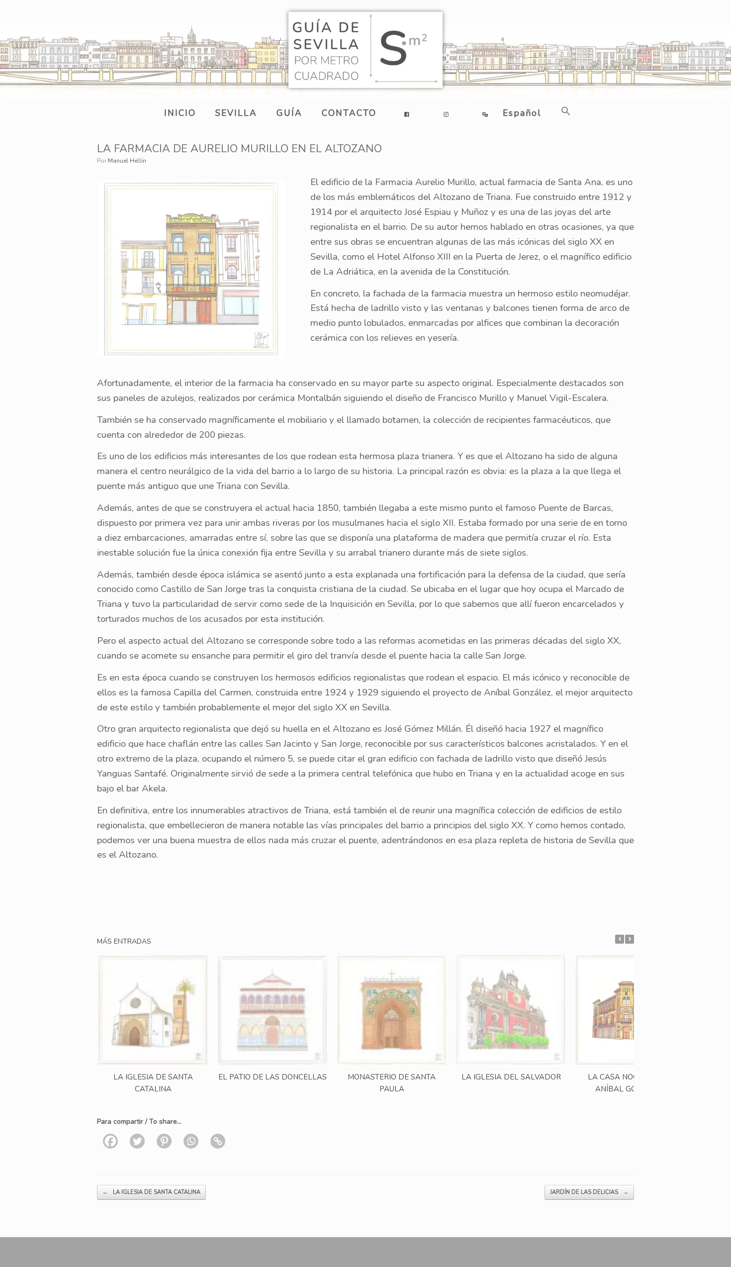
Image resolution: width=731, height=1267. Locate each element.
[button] (564, 111)
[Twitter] (137, 1141)
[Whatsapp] (191, 1141)
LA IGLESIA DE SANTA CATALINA (151, 1192)
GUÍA (289, 113)
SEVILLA (236, 113)
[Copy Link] (217, 1141)
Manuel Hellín (127, 161)
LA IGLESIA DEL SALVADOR (511, 1077)
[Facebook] (110, 1141)
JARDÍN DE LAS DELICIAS (589, 1192)
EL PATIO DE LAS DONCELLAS (272, 1077)
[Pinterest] (164, 1141)
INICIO (180, 113)
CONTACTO (349, 113)
